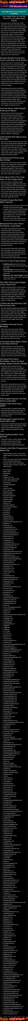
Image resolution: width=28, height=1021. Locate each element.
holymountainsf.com (9, 884)
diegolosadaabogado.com (11, 577)
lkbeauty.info (7, 585)
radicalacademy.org (9, 960)
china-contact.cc (8, 780)
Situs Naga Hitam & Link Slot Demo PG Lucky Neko (14, 12)
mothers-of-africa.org (9, 796)
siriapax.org (6, 893)
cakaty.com (6, 613)
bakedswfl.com (7, 709)
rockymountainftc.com (10, 546)
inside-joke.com (8, 833)
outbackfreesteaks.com (10, 863)
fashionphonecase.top (9, 793)
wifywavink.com (8, 917)
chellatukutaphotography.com (12, 687)
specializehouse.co (8, 705)
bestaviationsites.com (9, 822)
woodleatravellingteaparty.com (12, 650)
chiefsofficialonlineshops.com (12, 906)
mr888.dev (6, 626)
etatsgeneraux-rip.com (10, 828)
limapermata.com (8, 536)
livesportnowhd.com (9, 655)
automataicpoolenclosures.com (12, 551)
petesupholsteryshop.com (11, 1012)
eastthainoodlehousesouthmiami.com (14, 614)
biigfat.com (6, 728)
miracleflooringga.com (10, 648)
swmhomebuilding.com (10, 698)
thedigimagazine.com (9, 670)
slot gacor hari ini (8, 520)
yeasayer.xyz (6, 768)
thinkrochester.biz (8, 878)
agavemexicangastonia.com (11, 982)
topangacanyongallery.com (11, 976)
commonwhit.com (8, 562)
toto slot (5, 486)
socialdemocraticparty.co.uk (11, 891)
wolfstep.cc (6, 910)
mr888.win (6, 629)
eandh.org (6, 605)
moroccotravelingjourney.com (12, 607)
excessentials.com (8, 930)
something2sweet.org (9, 601)
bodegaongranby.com (9, 854)
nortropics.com (7, 588)
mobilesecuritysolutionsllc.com (12, 692)
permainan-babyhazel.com (11, 652)
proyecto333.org (8, 859)
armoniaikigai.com (8, 661)
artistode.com (7, 642)
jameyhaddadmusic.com (10, 672)
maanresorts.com (8, 570)
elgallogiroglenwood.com (10, 997)
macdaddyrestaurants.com (11, 880)
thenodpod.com (8, 969)
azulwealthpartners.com (10, 713)
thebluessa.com (8, 1010)
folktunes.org (7, 837)
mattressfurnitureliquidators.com (13, 975)
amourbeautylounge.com (10, 962)
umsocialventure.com (9, 947)
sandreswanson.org (9, 885)
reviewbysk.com (8, 540)
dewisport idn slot (8, 477)
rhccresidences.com (9, 978)
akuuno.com (7, 678)
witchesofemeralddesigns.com (12, 657)
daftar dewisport (8, 494)
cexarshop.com (7, 685)
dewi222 (5, 475)
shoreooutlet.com (8, 538)
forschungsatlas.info (9, 813)
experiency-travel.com (9, 600)
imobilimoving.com (9, 665)
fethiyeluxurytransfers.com (11, 564)
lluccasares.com (8, 789)
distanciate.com (8, 787)
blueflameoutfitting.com (10, 579)
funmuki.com (7, 715)
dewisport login (8, 497)
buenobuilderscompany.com (11, 683)
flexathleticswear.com (9, 603)
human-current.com (9, 965)
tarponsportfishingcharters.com (12, 522)
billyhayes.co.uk (8, 919)
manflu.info (6, 858)
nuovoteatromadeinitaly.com (11, 815)
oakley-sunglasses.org (9, 908)
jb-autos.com (7, 653)
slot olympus (7, 483)
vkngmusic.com (8, 832)
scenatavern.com (8, 846)
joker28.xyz (6, 514)
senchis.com (7, 637)
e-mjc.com (6, 574)
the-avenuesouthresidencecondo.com (14, 902)
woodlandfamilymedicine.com (12, 980)
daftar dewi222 (7, 501)
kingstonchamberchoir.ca (10, 772)
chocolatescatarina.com (10, 529)
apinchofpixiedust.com (10, 963)
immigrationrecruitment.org (11, 989)
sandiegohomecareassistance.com (13, 1006)
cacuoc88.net (7, 781)
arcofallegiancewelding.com (11, 679)
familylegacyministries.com (11, 544)
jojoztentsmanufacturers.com (12, 587)
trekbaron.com (7, 958)
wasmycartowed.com (9, 952)
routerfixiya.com (8, 971)
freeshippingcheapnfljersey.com (12, 800)
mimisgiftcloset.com (9, 724)
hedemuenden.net (8, 757)
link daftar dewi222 (9, 505)
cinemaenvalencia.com (10, 835)
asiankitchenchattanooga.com (12, 1004)
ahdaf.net (6, 861)
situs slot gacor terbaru (10, 507)
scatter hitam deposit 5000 (11, 479)
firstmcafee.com (8, 928)
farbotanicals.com (8, 742)
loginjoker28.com (8, 518)
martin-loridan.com (9, 572)
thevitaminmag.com (9, 737)
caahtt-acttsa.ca (8, 778)
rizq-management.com (10, 696)
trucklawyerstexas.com (10, 702)
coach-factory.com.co (9, 895)
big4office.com (7, 904)
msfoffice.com (7, 932)
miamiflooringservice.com (11, 703)
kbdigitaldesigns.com (9, 956)
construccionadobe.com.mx (11, 729)
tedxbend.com (7, 954)
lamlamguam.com (8, 676)
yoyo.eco (5, 945)
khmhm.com (7, 718)
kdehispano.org (8, 923)
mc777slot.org (7, 616)
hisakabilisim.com (8, 583)
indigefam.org (7, 843)
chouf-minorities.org (9, 826)
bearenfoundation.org (9, 765)
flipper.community (8, 763)
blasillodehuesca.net (9, 746)
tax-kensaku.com (8, 733)
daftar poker (7, 471)
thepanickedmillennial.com (11, 598)
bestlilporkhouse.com (9, 872)
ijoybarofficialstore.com (10, 720)
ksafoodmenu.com (8, 999)
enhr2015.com (7, 876)
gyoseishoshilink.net (9, 755)
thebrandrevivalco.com (10, 700)
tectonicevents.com (9, 590)
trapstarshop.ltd (8, 783)
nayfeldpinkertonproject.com (12, 852)
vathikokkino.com (8, 913)
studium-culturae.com (9, 806)
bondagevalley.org (8, 943)
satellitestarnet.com (9, 555)
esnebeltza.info (7, 802)
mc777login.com (8, 620)
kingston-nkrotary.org (9, 770)
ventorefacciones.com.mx (10, 731)
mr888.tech (6, 627)
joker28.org (6, 512)
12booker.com (7, 639)
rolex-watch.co (7, 926)
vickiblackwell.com (8, 949)
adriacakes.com (8, 525)
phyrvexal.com (7, 635)
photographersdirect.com (11, 993)
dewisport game (8, 499)
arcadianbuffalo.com (9, 527)
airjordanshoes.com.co (10, 887)
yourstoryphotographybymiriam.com (14, 644)
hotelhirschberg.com (9, 531)
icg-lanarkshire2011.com (10, 950)
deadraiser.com (7, 921)
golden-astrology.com (9, 668)
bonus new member (9, 490)
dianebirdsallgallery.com (10, 824)
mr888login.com (8, 618)
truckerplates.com (8, 542)
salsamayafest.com (9, 624)
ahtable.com (7, 523)
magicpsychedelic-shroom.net (12, 767)
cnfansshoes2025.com (9, 640)
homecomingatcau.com (10, 1014)
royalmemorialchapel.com (11, 991)
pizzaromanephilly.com (10, 986)
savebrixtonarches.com (10, 973)
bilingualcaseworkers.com (11, 681)
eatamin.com (7, 611)
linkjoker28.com (8, 516)
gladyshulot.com (8, 830)
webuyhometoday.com (10, 548)
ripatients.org (7, 735)
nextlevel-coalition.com (10, 694)
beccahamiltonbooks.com (11, 924)
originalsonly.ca (7, 774)
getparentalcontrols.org (10, 882)
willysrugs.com (7, 711)
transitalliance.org (8, 841)
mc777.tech (6, 631)
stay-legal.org (7, 804)
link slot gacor (7, 470)
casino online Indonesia (10, 481)
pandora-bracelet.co (9, 898)
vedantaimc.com (8, 566)
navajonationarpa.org (9, 941)
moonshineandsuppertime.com (12, 995)
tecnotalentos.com (8, 575)
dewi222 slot (7, 503)
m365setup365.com (9, 900)
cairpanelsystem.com (9, 936)
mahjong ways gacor (9, 484)
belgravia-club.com (8, 934)
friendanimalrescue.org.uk (11, 809)
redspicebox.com (8, 549)
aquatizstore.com (8, 666)
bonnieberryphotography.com (12, 845)
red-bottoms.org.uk (9, 785)
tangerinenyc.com (8, 871)
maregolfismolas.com (9, 794)
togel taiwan (7, 473)
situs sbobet (6, 509)
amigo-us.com (7, 839)
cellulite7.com (7, 937)
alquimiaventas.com (9, 663)
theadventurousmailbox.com (11, 752)
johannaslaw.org (8, 820)
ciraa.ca (5, 776)
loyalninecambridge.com (10, 1002)
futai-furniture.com (9, 690)
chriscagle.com (7, 856)
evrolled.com (7, 594)
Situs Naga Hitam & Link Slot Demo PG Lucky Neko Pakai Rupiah (14, 18)
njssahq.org (6, 798)
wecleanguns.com (8, 674)
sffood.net (6, 761)
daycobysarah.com (8, 689)
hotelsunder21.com (9, 609)
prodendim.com (8, 659)
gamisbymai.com (8, 592)
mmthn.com (6, 726)
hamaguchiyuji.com (9, 716)
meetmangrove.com (9, 867)
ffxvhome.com (7, 939)
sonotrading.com (8, 850)
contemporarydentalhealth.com (12, 1008)
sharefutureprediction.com (11, 557)
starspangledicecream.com (11, 754)
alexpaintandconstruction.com (12, 553)
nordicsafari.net (8, 791)
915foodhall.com (8, 596)
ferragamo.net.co (8, 889)
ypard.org (6, 869)
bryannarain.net (8, 748)
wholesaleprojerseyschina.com (12, 744)
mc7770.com (7, 633)
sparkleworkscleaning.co (10, 707)
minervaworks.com (9, 1001)
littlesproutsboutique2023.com (12, 559)
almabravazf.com (8, 581)
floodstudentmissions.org (11, 911)
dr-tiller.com (6, 819)
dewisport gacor (8, 492)
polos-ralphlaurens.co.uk (10, 897)
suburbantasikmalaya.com (11, 533)
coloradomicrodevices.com (11, 848)
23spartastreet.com (9, 646)
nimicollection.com (8, 568)
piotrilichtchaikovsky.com (10, 535)
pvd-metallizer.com (8, 865)
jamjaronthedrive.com (9, 874)
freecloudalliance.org (9, 915)
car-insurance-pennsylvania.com (12, 811)
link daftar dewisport (9, 496)
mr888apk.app (7, 622)
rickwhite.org (7, 984)
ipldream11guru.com (9, 561)
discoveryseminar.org (9, 807)
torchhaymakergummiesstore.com (13, 722)
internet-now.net (8, 759)
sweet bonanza (7, 488)
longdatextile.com (8, 817)
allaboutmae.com (8, 967)
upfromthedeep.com (9, 750)
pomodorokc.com (8, 988)
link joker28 (6, 510)
